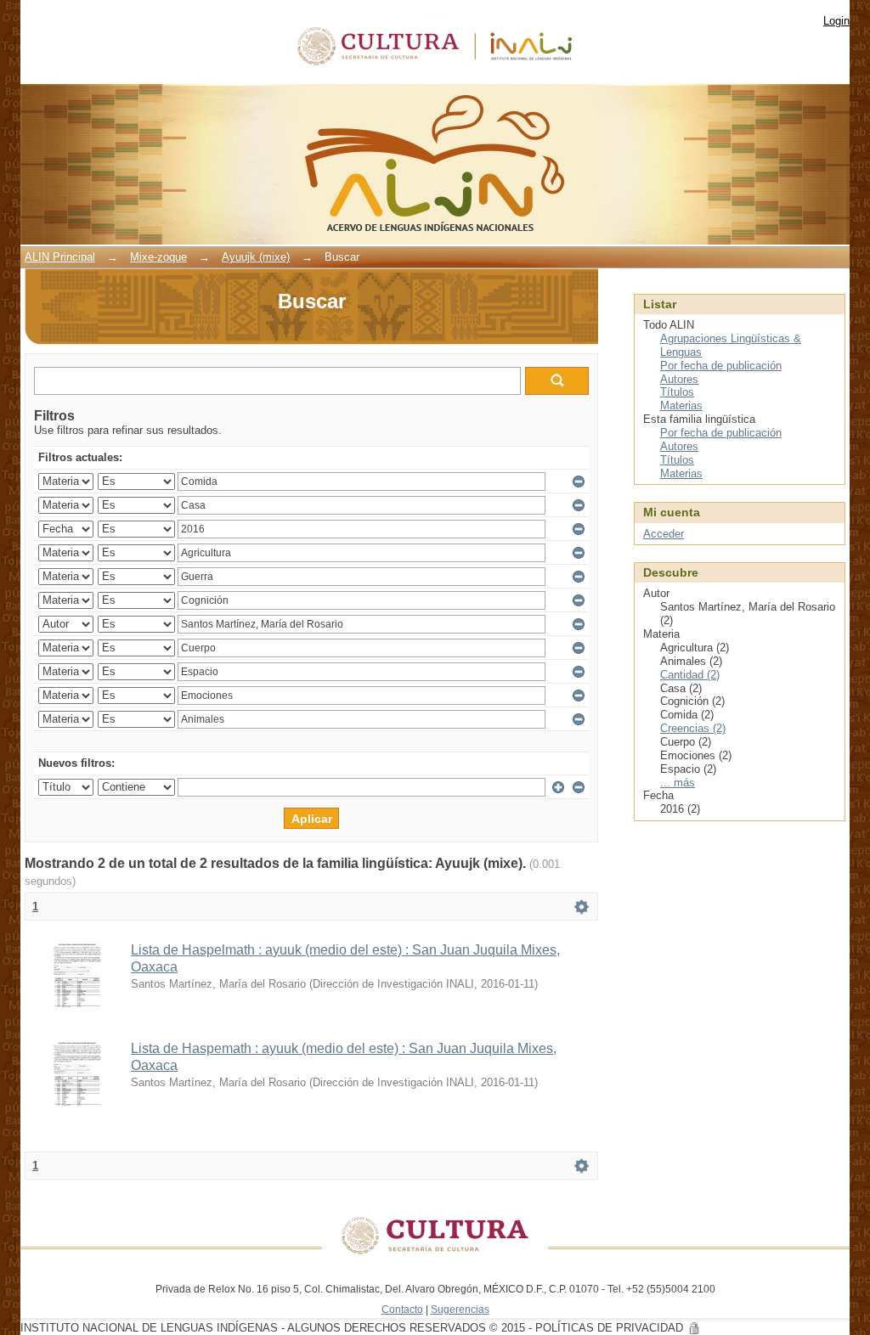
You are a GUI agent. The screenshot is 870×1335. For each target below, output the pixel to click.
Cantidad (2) (690, 674)
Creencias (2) (693, 728)
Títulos (677, 392)
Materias (681, 405)
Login (836, 20)
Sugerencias (460, 1309)
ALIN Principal (60, 257)
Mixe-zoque (158, 257)
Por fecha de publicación (721, 365)
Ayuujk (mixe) (256, 257)
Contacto (402, 1309)
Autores (679, 379)
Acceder (663, 533)
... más (677, 782)
